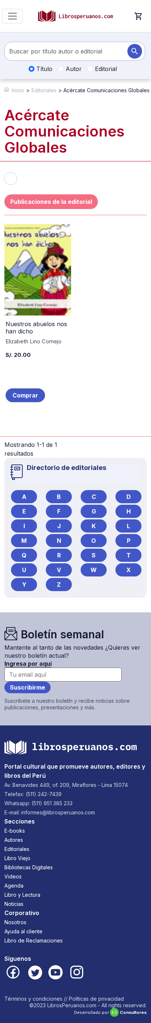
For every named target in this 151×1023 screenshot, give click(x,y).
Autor (73, 68)
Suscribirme (27, 687)
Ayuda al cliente (23, 931)
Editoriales (44, 90)
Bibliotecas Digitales (28, 867)
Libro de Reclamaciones (33, 940)
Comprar (25, 395)
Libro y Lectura (22, 895)
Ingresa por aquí (28, 663)
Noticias (13, 904)
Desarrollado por (110, 1012)
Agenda (13, 885)
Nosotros (15, 922)
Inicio (18, 90)
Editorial (105, 68)
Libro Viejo (17, 858)
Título (43, 68)
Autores (13, 840)
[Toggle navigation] (12, 16)
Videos (13, 876)
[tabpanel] (75, 341)
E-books (14, 831)
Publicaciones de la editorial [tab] (51, 201)
